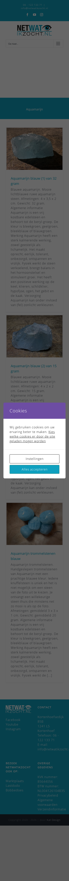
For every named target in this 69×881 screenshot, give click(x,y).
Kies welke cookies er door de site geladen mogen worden (32, 436)
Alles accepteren (35, 469)
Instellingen (35, 459)
